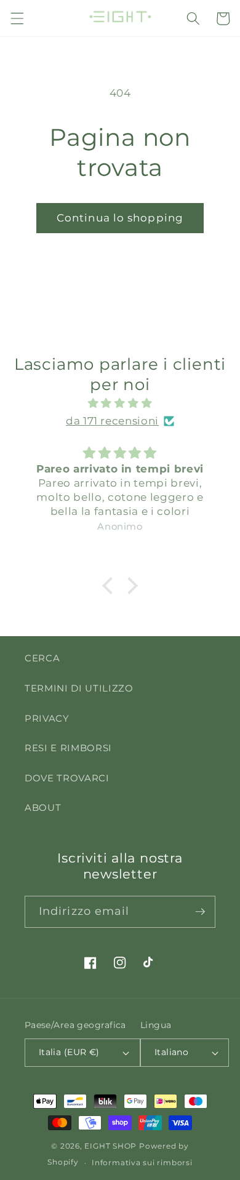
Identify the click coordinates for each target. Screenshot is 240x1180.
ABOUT (43, 807)
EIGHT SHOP (110, 1145)
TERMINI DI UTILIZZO (79, 688)
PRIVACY (47, 718)
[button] (16, 18)
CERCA (42, 658)
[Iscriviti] (200, 912)
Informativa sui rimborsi (142, 1162)
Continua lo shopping (120, 218)
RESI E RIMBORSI (68, 748)
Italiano (171, 1052)
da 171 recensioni (112, 421)
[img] (120, 403)
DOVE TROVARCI (67, 778)
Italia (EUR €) (69, 1052)
